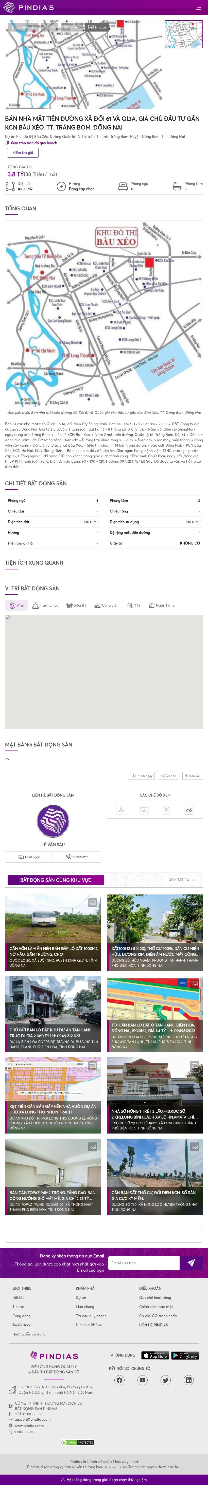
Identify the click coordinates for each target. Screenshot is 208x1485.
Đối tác (18, 1297)
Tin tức (18, 1306)
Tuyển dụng (21, 1325)
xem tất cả (179, 880)
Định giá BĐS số (89, 1325)
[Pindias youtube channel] (142, 1380)
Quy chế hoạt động (155, 1297)
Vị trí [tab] (20, 605)
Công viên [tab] (110, 605)
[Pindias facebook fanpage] (119, 1380)
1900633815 (24, 1432)
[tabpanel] (104, 673)
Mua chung (85, 1306)
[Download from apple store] (155, 1355)
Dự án (81, 1297)
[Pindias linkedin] (189, 1380)
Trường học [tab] (49, 605)
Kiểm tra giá (22, 152)
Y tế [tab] (137, 605)
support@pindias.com (32, 1419)
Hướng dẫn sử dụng (28, 1334)
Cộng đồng (21, 1316)
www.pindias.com (29, 1425)
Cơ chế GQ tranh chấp (158, 1316)
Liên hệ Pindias (153, 1325)
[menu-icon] (198, 8)
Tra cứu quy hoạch (91, 1316)
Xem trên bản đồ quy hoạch (33, 143)
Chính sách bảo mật (156, 1306)
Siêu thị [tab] (80, 605)
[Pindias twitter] (166, 1380)
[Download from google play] (185, 1355)
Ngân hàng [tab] (165, 605)
